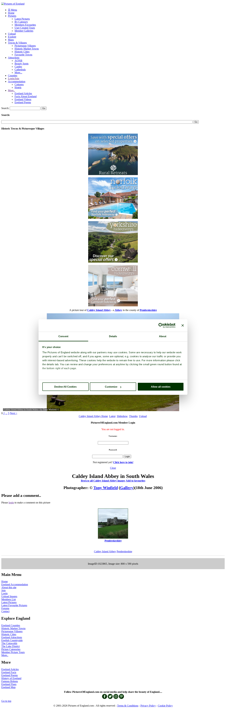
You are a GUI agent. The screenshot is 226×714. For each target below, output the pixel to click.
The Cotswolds (9, 643)
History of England (11, 678)
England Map (8, 687)
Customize (111, 386)
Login (4, 593)
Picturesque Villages (25, 45)
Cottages (19, 84)
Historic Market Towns (27, 48)
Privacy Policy (148, 705)
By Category (21, 21)
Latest (112, 416)
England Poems (23, 102)
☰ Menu (12, 9)
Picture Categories (10, 649)
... (6, 413)
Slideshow (122, 416)
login (11, 502)
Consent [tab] (63, 336)
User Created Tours (25, 27)
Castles (18, 66)
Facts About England (26, 96)
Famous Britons (9, 681)
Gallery (126, 488)
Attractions (13, 57)
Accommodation (16, 81)
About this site (8, 587)
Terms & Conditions (127, 705)
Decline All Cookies (65, 386)
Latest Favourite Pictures (14, 605)
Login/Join (13, 78)
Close (113, 467)
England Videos (23, 99)
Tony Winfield (50, 409)
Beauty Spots (21, 63)
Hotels (18, 87)
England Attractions (11, 637)
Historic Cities (22, 51)
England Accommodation (14, 584)
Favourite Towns (23, 54)
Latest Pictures (22, 18)
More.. (11, 90)
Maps (11, 39)
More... (18, 72)
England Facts (8, 672)
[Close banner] (182, 325)
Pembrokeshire (124, 551)
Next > (13, 413)
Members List (8, 599)
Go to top (6, 701)
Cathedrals (20, 69)
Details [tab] (113, 336)
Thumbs (133, 416)
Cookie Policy (165, 705)
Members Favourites (25, 24)
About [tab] (162, 336)
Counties (12, 75)
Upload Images (9, 596)
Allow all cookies (160, 386)
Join (3, 590)
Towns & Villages (17, 42)
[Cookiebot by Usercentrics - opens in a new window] (160, 325)
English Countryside (12, 640)
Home (11, 12)
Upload (12, 33)
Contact (5, 611)
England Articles (23, 93)
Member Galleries (24, 30)
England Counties (10, 625)
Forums (5, 608)
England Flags (8, 684)
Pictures (12, 15)
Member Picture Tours (13, 652)
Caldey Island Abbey (105, 551)
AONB (18, 60)
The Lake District (10, 646)
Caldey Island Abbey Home (93, 416)
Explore (12, 36)
